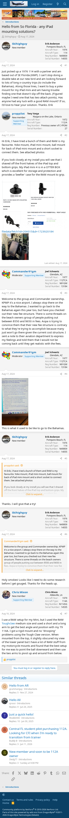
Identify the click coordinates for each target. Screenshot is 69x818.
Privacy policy (43, 799)
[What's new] (57, 4)
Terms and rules (24, 799)
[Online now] (8, 277)
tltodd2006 (14, 717)
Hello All (15, 700)
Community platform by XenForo (30, 809)
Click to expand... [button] (35, 494)
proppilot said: (11, 465)
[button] (3, 795)
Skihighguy (10, 36)
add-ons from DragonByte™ (43, 812)
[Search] (64, 4)
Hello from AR (19, 685)
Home (5, 803)
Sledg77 (13, 759)
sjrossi (12, 703)
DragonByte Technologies (19, 815)
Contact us (8, 799)
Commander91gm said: (16, 541)
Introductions (30, 689)
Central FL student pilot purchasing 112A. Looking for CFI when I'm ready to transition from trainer (38, 733)
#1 (66, 65)
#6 (66, 534)
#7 (66, 613)
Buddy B (13, 740)
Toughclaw (8, 623)
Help (55, 799)
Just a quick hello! (21, 714)
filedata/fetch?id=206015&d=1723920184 (28, 231)
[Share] (61, 65)
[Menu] (5, 4)
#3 (66, 293)
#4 (66, 373)
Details (35, 815)
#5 (66, 458)
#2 (66, 135)
